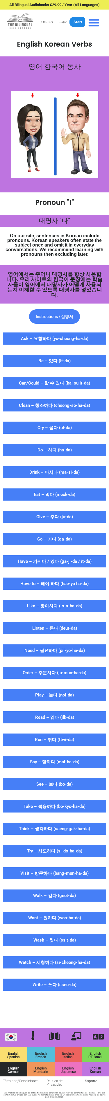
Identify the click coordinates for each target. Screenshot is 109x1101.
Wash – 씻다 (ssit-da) (54, 940)
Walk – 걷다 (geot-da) (54, 895)
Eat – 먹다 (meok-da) (54, 494)
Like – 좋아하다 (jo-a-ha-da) (54, 606)
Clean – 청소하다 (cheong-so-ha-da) (54, 405)
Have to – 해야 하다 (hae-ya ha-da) (54, 583)
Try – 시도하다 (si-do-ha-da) (54, 851)
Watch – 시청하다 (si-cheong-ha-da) (54, 962)
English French (41, 1055)
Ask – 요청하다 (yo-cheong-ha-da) (54, 338)
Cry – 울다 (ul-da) (54, 427)
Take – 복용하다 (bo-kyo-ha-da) (54, 806)
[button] (94, 22)
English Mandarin (40, 1070)
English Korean (95, 1070)
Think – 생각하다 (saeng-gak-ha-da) (54, 828)
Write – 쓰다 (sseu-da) (54, 984)
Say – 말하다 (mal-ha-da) (54, 761)
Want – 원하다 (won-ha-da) (54, 917)
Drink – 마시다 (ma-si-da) (54, 472)
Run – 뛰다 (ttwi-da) (54, 739)
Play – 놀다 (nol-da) (54, 695)
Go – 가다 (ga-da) (54, 539)
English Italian (68, 1055)
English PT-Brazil (95, 1055)
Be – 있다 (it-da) (54, 360)
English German (13, 1070)
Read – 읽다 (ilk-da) (54, 717)
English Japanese (68, 1070)
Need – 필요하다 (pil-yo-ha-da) (54, 650)
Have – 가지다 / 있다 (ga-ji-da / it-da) (55, 561)
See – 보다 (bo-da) (54, 784)
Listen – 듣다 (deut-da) (54, 628)
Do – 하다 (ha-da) (54, 450)
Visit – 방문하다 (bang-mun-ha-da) (54, 873)
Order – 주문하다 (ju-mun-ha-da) (54, 672)
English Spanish (13, 1055)
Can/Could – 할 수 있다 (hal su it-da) (54, 383)
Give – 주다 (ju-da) (54, 516)
